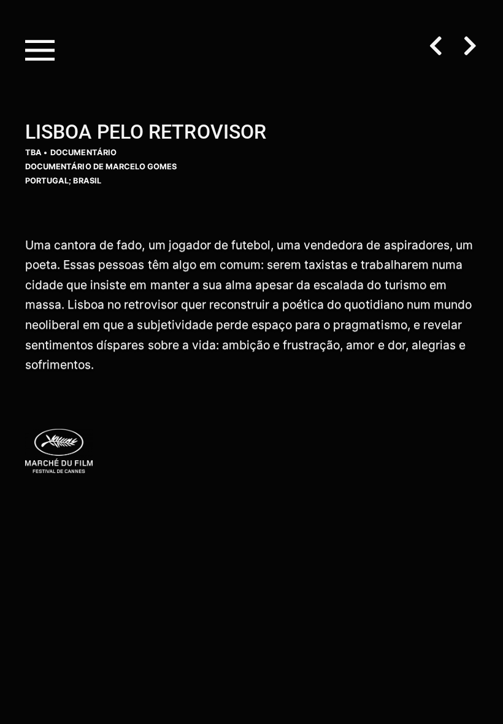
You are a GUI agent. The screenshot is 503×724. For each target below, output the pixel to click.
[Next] (465, 47)
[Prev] (441, 47)
